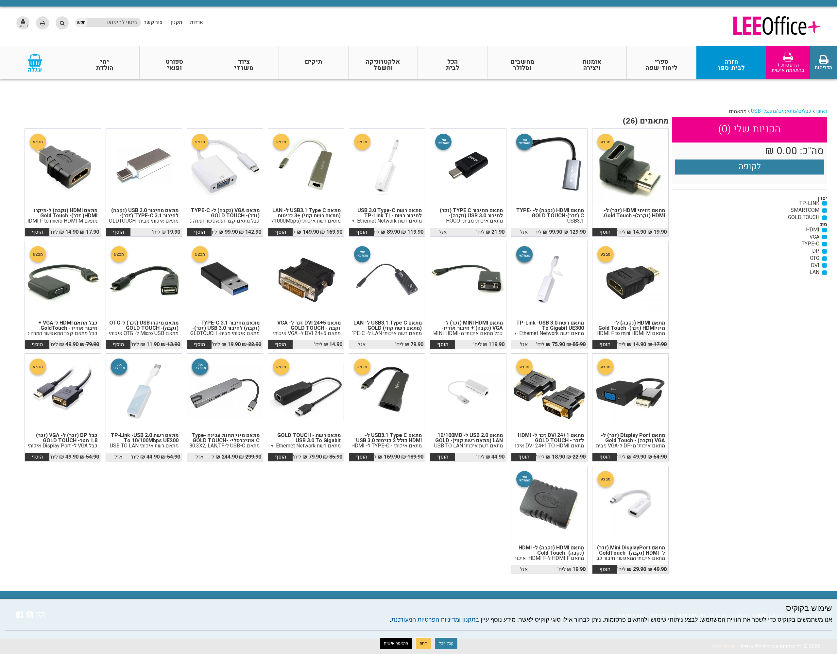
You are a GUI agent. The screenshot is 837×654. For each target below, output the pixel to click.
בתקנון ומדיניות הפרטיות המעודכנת (435, 619)
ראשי (821, 111)
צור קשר (153, 22)
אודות (196, 22)
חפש (81, 22)
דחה (423, 643)
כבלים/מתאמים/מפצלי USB (781, 111)
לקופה (750, 166)
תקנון (176, 22)
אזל (524, 232)
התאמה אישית (396, 643)
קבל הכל (446, 643)
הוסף (604, 232)
